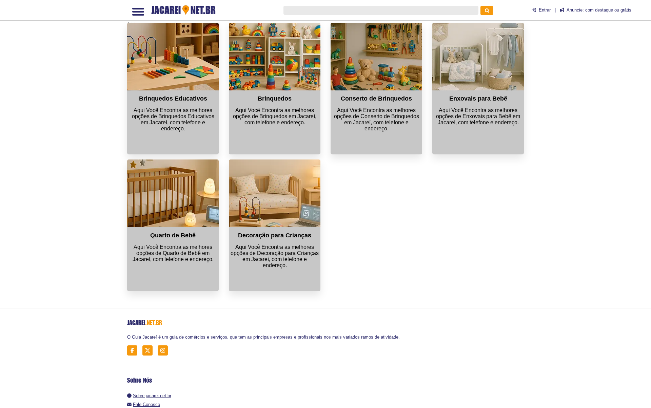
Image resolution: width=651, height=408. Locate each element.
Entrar (545, 10)
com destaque (599, 10)
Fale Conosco (146, 404)
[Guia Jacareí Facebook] (134, 350)
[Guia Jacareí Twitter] (149, 350)
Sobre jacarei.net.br (152, 395)
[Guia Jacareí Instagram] (165, 350)
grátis (625, 10)
